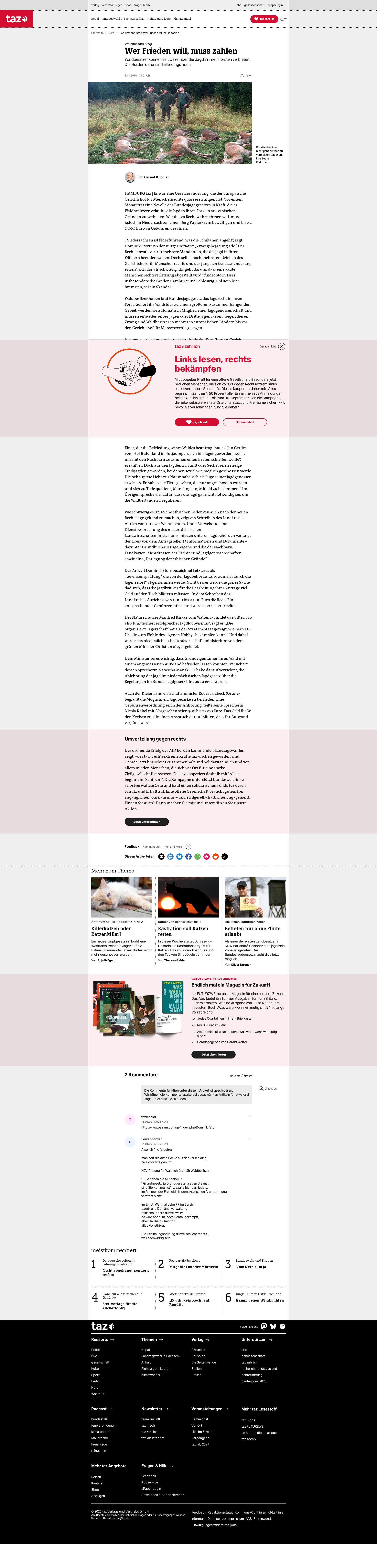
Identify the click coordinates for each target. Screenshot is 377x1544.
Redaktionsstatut (221, 1512)
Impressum (236, 1519)
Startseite (97, 33)
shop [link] (128, 5)
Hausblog (198, 1356)
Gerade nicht (268, 346)
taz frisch (148, 1425)
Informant (199, 1519)
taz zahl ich (250, 1362)
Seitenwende (263, 1519)
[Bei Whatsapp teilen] (197, 856)
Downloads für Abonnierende (162, 1495)
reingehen (98, 1451)
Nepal (145, 1350)
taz (103, 1327)
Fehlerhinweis (173, 846)
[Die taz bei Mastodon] (264, 1328)
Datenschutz (217, 1519)
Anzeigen (98, 1496)
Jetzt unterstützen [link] (146, 822)
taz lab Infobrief (152, 1438)
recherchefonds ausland (259, 1369)
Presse (196, 1375)
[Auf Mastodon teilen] (170, 856)
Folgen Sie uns (249, 1326)
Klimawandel (150, 1375)
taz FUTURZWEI (253, 1426)
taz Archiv (249, 1439)
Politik (96, 1350)
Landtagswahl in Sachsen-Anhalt (160, 1359)
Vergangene (200, 1438)
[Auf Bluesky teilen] (179, 856)
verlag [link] (95, 5)
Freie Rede (99, 1444)
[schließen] (282, 346)
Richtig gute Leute (154, 1369)
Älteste (247, 1076)
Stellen (196, 1369)
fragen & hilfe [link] (142, 5)
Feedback (148, 1476)
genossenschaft (253, 1356)
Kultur (95, 1369)
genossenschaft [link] (254, 5)
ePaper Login (151, 1489)
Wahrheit (97, 1394)
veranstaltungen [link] (112, 5)
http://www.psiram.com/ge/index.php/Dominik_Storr (179, 1127)
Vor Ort (196, 1425)
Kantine (96, 1483)
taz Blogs (248, 1420)
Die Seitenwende (203, 1362)
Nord (111, 33)
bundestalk (99, 1419)
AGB (249, 1519)
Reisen (96, 1477)
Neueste (235, 1076)
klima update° (101, 1432)
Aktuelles (198, 1350)
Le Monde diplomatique (259, 1433)
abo (244, 1350)
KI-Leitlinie (275, 1512)
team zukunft (150, 1419)
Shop (95, 1490)
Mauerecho (99, 1438)
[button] (283, 19)
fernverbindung (102, 1425)
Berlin (95, 1381)
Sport (95, 1375)
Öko (94, 1356)
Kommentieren (152, 846)
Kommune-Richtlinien (251, 1512)
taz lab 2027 (200, 1444)
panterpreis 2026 (254, 1381)
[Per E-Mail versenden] (161, 856)
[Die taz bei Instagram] (282, 1328)
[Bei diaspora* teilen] (206, 856)
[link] (96, 19)
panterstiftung (252, 1375)
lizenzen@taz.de (119, 1518)
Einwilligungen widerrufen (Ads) (214, 1525)
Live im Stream (202, 1432)
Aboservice (149, 1482)
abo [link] (239, 5)
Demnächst (199, 1419)
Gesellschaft (100, 1362)
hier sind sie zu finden (170, 1099)
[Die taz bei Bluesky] (273, 1328)
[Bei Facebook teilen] (188, 856)
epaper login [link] (275, 5)
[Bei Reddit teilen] (215, 856)
